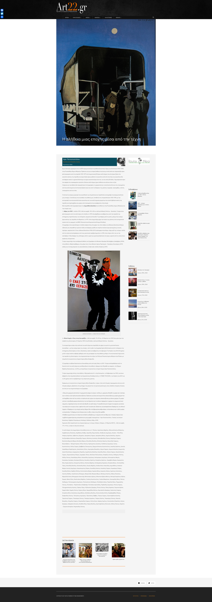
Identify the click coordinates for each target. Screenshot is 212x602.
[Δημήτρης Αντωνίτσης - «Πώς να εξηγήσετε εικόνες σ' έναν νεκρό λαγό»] (133, 316)
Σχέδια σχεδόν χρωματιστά (118, 559)
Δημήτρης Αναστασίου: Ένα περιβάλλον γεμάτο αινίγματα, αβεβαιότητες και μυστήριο (68, 561)
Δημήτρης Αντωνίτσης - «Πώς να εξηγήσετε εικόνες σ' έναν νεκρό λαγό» (143, 315)
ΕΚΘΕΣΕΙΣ (97, 17)
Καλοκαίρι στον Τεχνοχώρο (143, 270)
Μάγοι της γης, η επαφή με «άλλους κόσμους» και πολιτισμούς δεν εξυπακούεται (85, 561)
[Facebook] (2, 10)
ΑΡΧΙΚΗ (67, 17)
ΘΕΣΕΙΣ (87, 17)
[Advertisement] (75, 146)
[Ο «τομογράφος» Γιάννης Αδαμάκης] (133, 215)
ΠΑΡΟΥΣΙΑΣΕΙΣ (76, 17)
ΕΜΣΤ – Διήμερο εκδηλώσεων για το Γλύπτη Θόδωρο (143, 205)
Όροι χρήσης (152, 596)
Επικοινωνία (144, 596)
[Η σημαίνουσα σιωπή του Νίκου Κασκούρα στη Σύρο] (133, 293)
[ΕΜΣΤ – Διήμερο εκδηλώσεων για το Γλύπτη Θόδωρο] (133, 205)
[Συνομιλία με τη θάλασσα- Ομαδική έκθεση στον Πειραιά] (133, 303)
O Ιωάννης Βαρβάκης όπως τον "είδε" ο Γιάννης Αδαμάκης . (143, 195)
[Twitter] (2, 13)
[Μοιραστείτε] (2, 17)
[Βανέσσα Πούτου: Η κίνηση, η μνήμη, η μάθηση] (133, 282)
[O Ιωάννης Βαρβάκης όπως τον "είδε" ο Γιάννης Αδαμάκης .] (133, 195)
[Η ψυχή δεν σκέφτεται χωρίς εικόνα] (133, 225)
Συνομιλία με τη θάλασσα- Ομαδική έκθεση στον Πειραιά (143, 303)
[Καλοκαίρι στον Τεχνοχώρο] (133, 272)
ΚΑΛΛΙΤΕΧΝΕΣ (108, 17)
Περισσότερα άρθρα (67, 164)
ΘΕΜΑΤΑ (118, 17)
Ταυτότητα (135, 596)
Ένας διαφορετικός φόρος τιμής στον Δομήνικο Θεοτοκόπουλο (102, 555)
